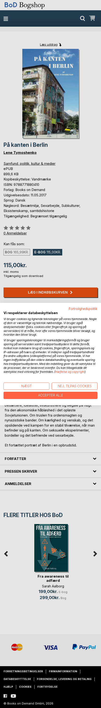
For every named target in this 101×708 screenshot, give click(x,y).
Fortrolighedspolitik (83, 308)
